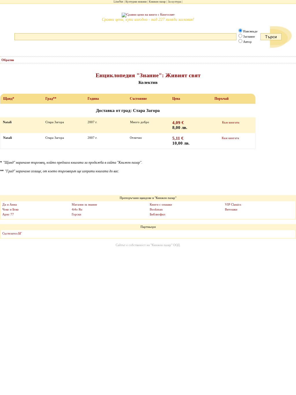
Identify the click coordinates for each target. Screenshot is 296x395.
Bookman (156, 209)
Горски (76, 214)
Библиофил (157, 214)
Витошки (231, 209)
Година (93, 99)
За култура (174, 1)
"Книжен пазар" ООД (165, 245)
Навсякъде (250, 31)
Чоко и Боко (10, 209)
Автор (247, 41)
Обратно (7, 60)
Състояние (138, 99)
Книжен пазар (157, 1)
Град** (50, 99)
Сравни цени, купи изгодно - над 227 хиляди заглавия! (148, 19)
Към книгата (230, 122)
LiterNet (118, 1)
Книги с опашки (161, 204)
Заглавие (249, 36)
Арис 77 (8, 214)
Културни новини (136, 1)
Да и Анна (9, 204)
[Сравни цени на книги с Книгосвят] (148, 15)
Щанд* (8, 99)
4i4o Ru (77, 209)
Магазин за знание (84, 204)
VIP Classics (233, 204)
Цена (176, 99)
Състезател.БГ (12, 233)
